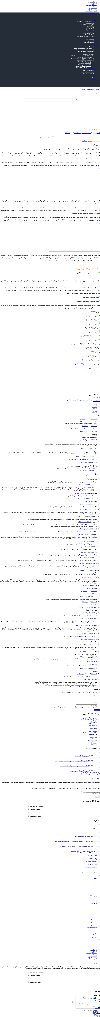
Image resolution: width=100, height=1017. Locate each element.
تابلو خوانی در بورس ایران (84, 64)
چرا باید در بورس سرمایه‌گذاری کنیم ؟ (84, 48)
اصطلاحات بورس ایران (85, 63)
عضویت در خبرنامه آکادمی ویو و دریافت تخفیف (88, 791)
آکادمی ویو (97, 133)
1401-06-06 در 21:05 (83, 625)
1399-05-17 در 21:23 (89, 448)
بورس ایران (94, 726)
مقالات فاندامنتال (89, 34)
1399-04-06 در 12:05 (88, 431)
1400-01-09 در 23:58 (84, 498)
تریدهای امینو (90, 40)
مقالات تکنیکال (90, 27)
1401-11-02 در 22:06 (88, 651)
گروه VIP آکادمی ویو (88, 73)
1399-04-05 (67, 133)
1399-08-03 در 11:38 (88, 470)
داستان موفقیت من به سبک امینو (85, 36)
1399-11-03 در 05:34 (82, 493)
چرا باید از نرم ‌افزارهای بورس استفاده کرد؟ (82, 58)
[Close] (99, 875)
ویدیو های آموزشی (89, 42)
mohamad (88, 529)
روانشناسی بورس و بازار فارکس (85, 21)
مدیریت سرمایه (90, 23)
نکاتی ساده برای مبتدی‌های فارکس (91, 772)
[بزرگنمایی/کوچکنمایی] (99, 1015)
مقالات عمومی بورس (88, 33)
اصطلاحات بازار (90, 29)
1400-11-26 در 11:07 (88, 570)
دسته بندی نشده (93, 731)
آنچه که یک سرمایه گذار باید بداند (85, 60)
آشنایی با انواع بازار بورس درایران (85, 51)
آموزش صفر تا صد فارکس (87, 24)
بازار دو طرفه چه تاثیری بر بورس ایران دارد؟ (82, 55)
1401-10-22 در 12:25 (88, 644)
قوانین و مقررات (92, 855)
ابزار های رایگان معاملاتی (90, 720)
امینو (86, 201)
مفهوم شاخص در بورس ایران (86, 52)
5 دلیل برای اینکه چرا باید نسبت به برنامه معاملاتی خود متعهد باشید (72, 761)
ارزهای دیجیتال (90, 30)
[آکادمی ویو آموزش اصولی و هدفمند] (90, 13)
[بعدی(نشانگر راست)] (97, 1016)
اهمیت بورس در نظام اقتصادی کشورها (84, 49)
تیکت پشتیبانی (90, 77)
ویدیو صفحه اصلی (92, 741)
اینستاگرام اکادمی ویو (94, 368)
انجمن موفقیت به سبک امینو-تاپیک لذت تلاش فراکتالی (84, 364)
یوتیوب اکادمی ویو (95, 372)
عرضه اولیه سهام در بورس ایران (82, 66)
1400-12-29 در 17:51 (88, 596)
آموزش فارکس (91, 400)
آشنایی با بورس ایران (88, 46)
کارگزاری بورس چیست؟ (87, 54)
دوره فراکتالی (85, 141)
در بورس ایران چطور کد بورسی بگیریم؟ (80, 61)
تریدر (83, 400)
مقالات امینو (90, 26)
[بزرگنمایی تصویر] (50, 125)
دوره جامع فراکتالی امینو (87, 72)
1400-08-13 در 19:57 (84, 484)
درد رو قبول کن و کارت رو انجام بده (79, 771)
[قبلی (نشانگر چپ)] (99, 1016)
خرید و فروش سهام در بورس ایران (81, 67)
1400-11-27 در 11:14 (89, 577)
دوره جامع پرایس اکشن (88, 70)
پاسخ (80, 419)
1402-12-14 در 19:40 (89, 679)
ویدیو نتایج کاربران (89, 39)
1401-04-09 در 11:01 (89, 612)
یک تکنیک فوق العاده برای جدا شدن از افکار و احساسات (74, 766)
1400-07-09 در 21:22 (85, 522)
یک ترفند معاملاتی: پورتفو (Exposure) (90, 774)
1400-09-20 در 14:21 (89, 541)
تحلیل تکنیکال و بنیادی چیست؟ (85, 57)
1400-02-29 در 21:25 (86, 509)
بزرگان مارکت (90, 31)
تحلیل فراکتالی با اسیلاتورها (82, 756)
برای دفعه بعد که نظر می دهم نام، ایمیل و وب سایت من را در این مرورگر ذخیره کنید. (73, 707)
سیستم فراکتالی (71, 400)
